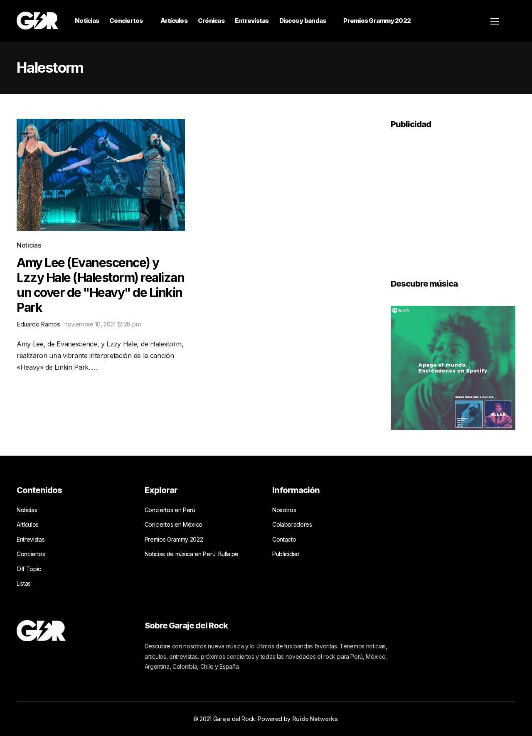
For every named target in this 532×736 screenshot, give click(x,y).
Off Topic (29, 568)
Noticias (87, 21)
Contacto (284, 539)
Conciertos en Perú (170, 509)
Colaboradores (292, 524)
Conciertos (126, 21)
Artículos (173, 21)
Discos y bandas (302, 21)
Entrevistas (252, 21)
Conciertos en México (174, 524)
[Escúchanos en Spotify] (453, 367)
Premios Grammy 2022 (377, 21)
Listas (24, 583)
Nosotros (284, 509)
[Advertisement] (453, 198)
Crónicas (211, 21)
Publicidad (286, 553)
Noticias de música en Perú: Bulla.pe (192, 553)
